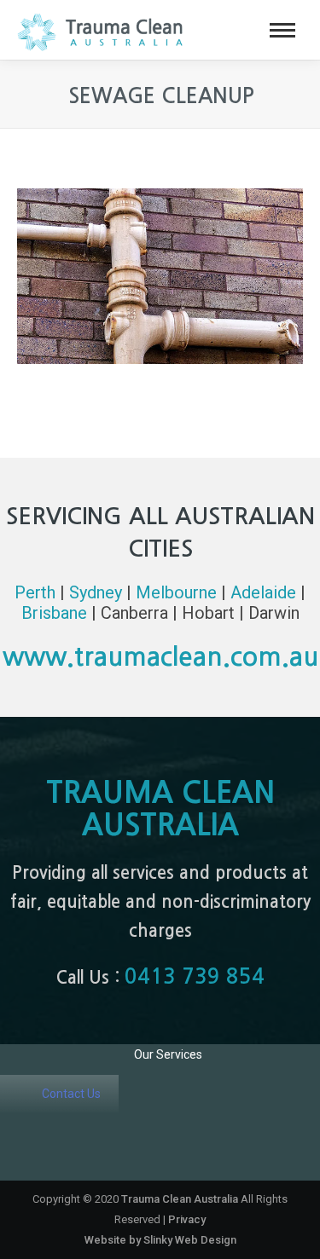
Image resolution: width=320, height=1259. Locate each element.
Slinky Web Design (189, 1239)
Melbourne (176, 592)
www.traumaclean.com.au (160, 656)
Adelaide (263, 592)
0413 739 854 (195, 977)
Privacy (187, 1219)
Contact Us (71, 1093)
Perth (35, 592)
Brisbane (54, 613)
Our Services (168, 1054)
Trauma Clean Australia (179, 1199)
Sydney (95, 592)
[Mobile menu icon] (282, 30)
